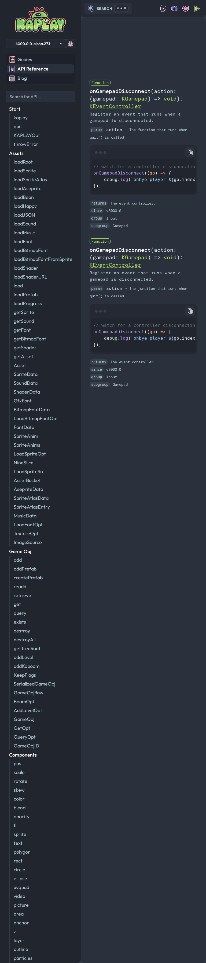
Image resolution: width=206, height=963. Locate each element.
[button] (36, 43)
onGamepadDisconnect (120, 91)
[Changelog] (70, 43)
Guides (24, 59)
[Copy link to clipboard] (190, 152)
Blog (22, 78)
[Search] (40, 96)
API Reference (33, 69)
